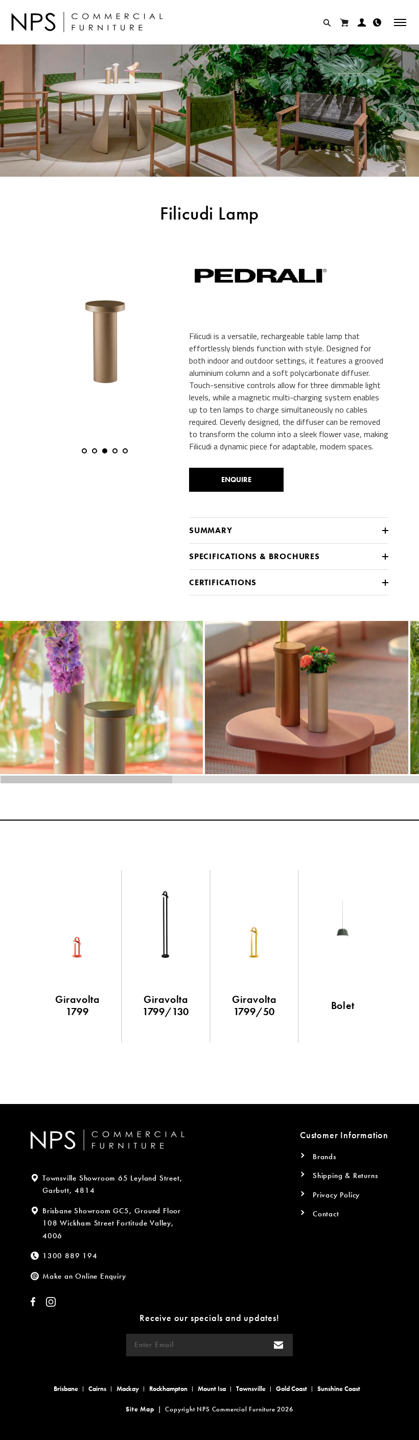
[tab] (84, 450)
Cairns (97, 1388)
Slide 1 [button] (84, 450)
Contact (326, 1214)
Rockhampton (168, 1388)
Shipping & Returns (345, 1175)
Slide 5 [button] (125, 450)
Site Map (140, 1409)
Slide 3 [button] (104, 450)
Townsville (251, 1388)
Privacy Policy (336, 1195)
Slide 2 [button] (94, 450)
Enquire (236, 479)
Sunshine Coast (338, 1388)
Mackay (128, 1388)
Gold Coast (291, 1388)
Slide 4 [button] (115, 450)
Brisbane (66, 1388)
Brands (324, 1156)
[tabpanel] (105, 333)
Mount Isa (212, 1388)
